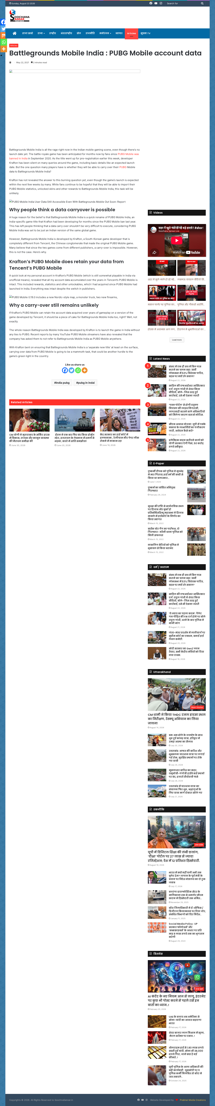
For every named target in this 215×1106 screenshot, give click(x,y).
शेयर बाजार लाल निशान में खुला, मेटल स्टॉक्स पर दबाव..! (186, 1034)
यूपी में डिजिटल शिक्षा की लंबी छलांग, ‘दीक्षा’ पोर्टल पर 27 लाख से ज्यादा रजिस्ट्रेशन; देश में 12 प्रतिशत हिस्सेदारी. (174, 856)
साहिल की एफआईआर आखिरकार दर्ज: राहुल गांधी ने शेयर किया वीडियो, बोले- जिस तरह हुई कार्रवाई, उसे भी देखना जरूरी (187, 390)
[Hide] (1, 55)
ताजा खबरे (27, 33)
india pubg (63, 382)
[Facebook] (65, 370)
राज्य (40, 33)
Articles (131, 33)
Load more (177, 340)
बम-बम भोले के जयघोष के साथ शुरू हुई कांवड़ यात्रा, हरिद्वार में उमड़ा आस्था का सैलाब (186, 738)
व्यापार (119, 33)
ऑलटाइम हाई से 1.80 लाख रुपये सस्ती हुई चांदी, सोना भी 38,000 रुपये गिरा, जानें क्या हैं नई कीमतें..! (186, 1052)
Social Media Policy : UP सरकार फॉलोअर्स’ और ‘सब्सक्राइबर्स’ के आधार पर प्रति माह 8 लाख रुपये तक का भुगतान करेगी (186, 930)
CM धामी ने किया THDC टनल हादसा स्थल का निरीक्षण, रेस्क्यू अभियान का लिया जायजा (177, 719)
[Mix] (3, 35)
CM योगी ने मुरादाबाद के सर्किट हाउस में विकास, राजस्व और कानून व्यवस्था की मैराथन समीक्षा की (29, 438)
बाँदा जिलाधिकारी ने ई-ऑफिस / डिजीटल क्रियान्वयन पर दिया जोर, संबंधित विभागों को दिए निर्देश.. (187, 911)
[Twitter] (71, 370)
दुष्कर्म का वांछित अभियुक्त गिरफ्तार (161, 489)
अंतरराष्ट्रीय (66, 33)
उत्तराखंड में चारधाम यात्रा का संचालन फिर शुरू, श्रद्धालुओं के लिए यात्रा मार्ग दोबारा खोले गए (185, 789)
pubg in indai (86, 382)
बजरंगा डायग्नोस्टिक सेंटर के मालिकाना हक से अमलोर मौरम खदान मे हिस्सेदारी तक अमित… (186, 895)
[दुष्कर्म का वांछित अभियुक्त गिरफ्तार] (196, 494)
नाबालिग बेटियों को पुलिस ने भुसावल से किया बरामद (163, 546)
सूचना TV (145, 33)
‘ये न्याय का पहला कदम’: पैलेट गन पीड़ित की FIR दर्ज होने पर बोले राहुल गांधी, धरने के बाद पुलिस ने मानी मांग (187, 618)
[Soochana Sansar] (20, 16)
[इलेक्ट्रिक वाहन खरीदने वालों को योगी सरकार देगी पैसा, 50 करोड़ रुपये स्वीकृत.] (157, 445)
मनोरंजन (104, 33)
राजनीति (90, 33)
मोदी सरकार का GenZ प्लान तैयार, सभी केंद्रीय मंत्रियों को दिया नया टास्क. (186, 652)
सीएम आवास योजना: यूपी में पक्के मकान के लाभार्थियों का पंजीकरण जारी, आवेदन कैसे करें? (187, 427)
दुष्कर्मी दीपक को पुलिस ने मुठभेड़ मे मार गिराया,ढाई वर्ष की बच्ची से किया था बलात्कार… (165, 474)
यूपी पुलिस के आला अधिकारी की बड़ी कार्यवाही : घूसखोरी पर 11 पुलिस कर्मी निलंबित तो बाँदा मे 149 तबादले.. (186, 1071)
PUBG (122, 167)
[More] (85, 370)
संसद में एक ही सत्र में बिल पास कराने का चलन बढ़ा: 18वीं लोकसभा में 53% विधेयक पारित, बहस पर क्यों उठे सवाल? (186, 371)
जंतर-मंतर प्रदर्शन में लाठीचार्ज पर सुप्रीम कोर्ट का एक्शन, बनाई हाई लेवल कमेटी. (187, 636)
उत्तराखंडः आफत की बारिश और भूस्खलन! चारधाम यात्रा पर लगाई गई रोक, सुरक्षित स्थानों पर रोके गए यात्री (186, 755)
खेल (79, 33)
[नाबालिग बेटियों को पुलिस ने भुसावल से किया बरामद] (196, 549)
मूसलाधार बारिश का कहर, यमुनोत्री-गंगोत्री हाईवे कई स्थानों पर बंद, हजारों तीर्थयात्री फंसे (186, 773)
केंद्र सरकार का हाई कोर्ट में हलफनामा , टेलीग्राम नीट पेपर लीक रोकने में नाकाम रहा (119, 438)
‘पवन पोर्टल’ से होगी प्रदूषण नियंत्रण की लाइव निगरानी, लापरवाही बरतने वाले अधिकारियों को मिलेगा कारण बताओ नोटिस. (187, 409)
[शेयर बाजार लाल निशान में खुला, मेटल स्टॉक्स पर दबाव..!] (157, 1037)
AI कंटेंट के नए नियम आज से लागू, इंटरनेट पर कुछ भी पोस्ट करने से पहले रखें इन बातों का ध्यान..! (177, 1000)
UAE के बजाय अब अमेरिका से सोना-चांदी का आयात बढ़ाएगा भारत (185, 1020)
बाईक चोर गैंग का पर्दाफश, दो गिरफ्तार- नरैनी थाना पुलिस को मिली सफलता (165, 532)
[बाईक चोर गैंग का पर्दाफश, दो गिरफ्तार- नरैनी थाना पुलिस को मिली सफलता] (196, 534)
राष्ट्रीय (52, 33)
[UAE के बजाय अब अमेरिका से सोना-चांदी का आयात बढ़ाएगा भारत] (157, 1021)
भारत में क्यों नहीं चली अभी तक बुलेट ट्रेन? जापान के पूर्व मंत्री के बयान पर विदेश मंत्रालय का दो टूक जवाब (187, 877)
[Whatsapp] (78, 370)
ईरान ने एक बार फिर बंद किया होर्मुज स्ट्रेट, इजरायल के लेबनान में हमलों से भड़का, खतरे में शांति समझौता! (74, 438)
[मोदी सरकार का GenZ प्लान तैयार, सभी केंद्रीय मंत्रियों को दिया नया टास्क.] (157, 653)
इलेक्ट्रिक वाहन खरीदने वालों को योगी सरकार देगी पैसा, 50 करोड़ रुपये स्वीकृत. (186, 443)
